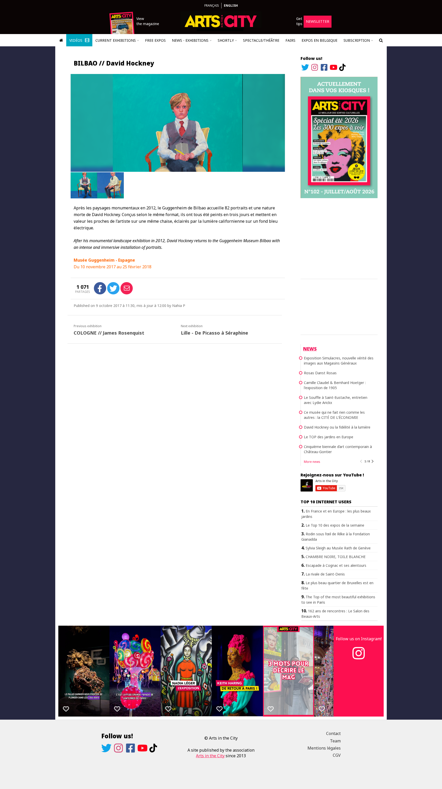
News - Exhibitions (190, 40)
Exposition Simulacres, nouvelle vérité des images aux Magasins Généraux (338, 361)
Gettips (299, 21)
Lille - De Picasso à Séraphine (214, 333)
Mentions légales (324, 748)
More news (312, 462)
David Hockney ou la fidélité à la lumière (337, 427)
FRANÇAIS (211, 5)
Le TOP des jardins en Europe (328, 436)
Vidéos (76, 40)
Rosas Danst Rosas (320, 372)
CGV (337, 755)
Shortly (226, 40)
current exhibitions (115, 40)
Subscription (357, 40)
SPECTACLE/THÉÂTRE (261, 40)
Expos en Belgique (319, 40)
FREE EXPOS (155, 40)
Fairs (290, 40)
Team (335, 741)
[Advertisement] (339, 238)
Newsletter (317, 21)
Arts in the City (210, 756)
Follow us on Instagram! (359, 639)
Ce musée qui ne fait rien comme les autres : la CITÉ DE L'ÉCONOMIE (334, 415)
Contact (333, 733)
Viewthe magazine (147, 21)
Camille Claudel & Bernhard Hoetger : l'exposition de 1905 (335, 385)
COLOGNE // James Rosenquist (109, 333)
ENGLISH (231, 5)
